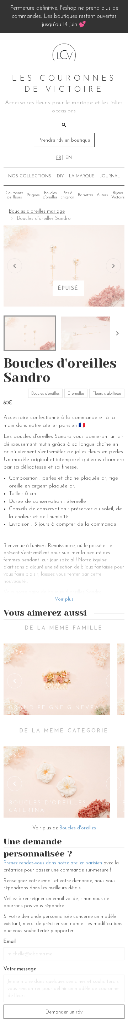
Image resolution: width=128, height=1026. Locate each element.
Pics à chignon (67, 195)
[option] (57, 679)
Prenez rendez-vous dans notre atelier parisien (53, 863)
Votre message (20, 969)
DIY (60, 176)
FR (58, 158)
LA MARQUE (82, 176)
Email (10, 941)
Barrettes (85, 195)
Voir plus (64, 599)
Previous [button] (14, 680)
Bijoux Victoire (117, 195)
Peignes (33, 195)
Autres (102, 195)
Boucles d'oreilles (50, 195)
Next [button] (113, 680)
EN (68, 158)
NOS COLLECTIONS (29, 176)
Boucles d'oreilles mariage (37, 211)
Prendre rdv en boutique (64, 140)
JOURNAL (110, 176)
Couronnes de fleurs (14, 195)
